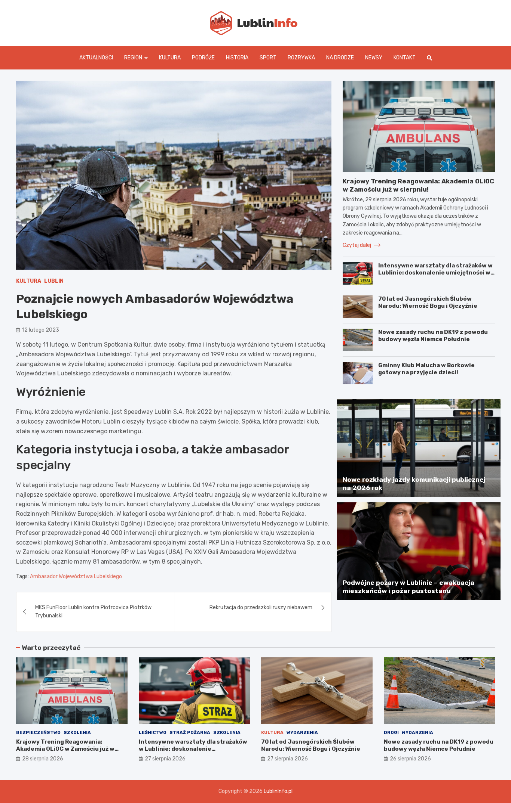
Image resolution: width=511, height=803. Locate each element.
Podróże (203, 58)
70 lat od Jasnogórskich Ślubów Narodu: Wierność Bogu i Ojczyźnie (427, 302)
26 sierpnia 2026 (410, 759)
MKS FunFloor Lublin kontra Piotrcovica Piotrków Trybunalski (93, 611)
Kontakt (405, 58)
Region (133, 58)
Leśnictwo (152, 732)
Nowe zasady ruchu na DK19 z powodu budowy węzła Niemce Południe (433, 336)
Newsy (373, 58)
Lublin (54, 281)
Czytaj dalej (357, 245)
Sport (268, 58)
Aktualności (96, 58)
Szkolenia (77, 732)
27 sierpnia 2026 (165, 759)
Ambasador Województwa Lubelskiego (76, 576)
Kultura (170, 58)
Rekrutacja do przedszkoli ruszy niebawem (260, 607)
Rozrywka (301, 58)
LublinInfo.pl (278, 791)
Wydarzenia (302, 732)
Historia (237, 58)
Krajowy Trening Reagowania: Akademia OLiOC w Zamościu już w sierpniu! (65, 749)
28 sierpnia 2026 (42, 759)
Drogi (391, 732)
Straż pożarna (189, 732)
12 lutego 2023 (40, 330)
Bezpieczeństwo (38, 732)
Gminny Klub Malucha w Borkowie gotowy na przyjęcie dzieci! (426, 369)
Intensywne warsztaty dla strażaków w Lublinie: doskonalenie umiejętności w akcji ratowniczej (435, 272)
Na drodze (340, 58)
